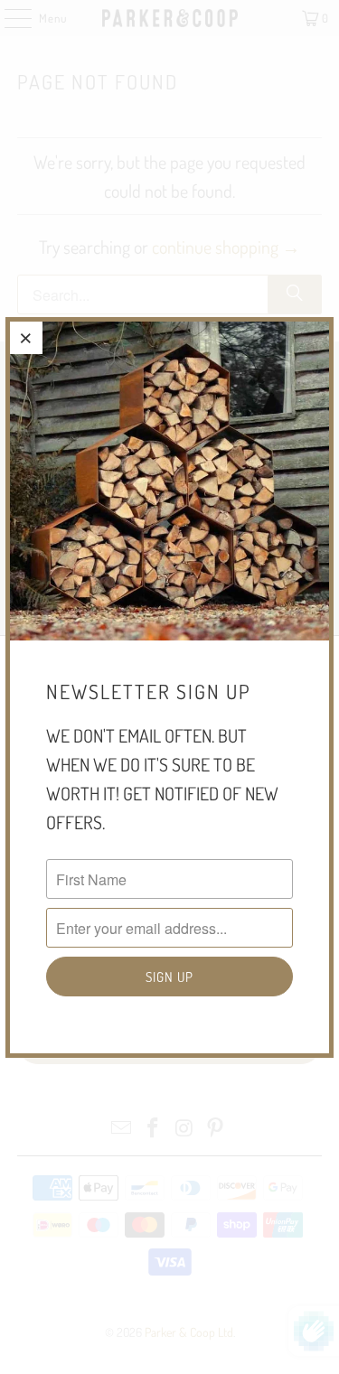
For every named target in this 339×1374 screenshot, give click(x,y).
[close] (26, 338)
